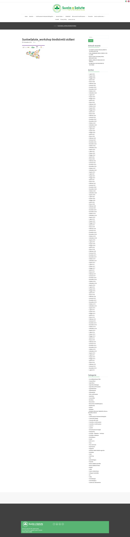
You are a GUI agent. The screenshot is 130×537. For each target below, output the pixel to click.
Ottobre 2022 (92, 145)
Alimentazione (92, 390)
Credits (30, 531)
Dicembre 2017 (92, 255)
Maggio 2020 (92, 200)
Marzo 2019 (92, 226)
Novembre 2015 (93, 302)
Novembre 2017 (93, 257)
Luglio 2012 (92, 370)
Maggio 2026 (92, 77)
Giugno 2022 (92, 153)
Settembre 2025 (93, 93)
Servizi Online (59, 16)
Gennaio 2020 (92, 208)
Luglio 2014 (92, 332)
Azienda (31, 16)
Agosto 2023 (92, 126)
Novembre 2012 (93, 368)
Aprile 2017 (92, 270)
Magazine (91, 448)
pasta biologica (92, 459)
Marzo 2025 (92, 102)
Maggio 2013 (92, 358)
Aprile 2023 (92, 134)
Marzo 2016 (92, 294)
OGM (90, 454)
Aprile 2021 (92, 179)
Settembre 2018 (93, 238)
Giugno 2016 (92, 289)
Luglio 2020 (92, 196)
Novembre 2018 (93, 234)
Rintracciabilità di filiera (94, 465)
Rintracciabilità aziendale (95, 463)
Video (90, 476)
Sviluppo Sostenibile (94, 473)
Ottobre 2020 (92, 191)
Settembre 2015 (93, 306)
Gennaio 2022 (92, 162)
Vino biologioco (92, 480)
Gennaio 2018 (92, 253)
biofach (91, 407)
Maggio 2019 (92, 223)
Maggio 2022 (92, 155)
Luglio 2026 (92, 74)
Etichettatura (92, 437)
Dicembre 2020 (92, 187)
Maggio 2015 (92, 313)
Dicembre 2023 (92, 119)
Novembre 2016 (93, 279)
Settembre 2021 (93, 170)
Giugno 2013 (92, 356)
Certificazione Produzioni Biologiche (44, 16)
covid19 (91, 427)
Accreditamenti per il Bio (95, 379)
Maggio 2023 (92, 132)
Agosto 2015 (92, 307)
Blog (90, 414)
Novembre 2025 (93, 89)
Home (26, 16)
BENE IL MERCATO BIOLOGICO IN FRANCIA (96, 60)
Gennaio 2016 (92, 298)
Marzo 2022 (92, 159)
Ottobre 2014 (92, 326)
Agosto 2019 (92, 217)
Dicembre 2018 (92, 232)
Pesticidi (91, 461)
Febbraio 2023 (92, 138)
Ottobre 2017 (92, 258)
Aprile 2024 (92, 111)
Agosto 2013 (92, 353)
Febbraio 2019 (92, 228)
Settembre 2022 (93, 147)
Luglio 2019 (92, 219)
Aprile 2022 (92, 157)
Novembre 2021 (93, 166)
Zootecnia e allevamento (95, 482)
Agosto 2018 (92, 240)
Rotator (91, 467)
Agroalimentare (92, 388)
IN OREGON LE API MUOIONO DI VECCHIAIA (96, 64)
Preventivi (90, 16)
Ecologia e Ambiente (94, 435)
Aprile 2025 (92, 100)
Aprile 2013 (92, 360)
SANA (90, 469)
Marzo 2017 (92, 272)
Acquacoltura (92, 381)
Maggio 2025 (92, 98)
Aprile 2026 (92, 79)
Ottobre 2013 (92, 349)
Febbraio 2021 (92, 183)
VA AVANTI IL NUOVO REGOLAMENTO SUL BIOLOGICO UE (98, 50)
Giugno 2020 (92, 198)
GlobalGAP (68, 16)
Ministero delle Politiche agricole (96, 450)
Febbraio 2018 (92, 251)
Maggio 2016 (92, 290)
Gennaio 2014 (92, 343)
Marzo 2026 (92, 81)
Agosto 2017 (92, 262)
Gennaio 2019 (92, 230)
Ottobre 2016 (92, 281)
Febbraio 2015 (92, 319)
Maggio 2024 (92, 110)
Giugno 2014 (92, 334)
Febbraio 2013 (92, 364)
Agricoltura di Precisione (95, 386)
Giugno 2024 (92, 108)
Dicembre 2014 (92, 322)
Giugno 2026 (92, 76)
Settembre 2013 (93, 351)
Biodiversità (92, 405)
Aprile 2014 (92, 338)
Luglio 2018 (92, 241)
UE (89, 475)
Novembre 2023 (93, 121)
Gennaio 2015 (92, 321)
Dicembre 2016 (92, 277)
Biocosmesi (91, 401)
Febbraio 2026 (92, 83)
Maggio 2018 (92, 245)
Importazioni (92, 446)
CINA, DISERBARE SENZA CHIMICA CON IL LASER (98, 54)
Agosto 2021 (92, 172)
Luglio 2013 (92, 355)
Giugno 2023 (92, 130)
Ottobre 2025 (92, 91)
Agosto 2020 (92, 194)
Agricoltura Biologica (94, 384)
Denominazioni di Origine (95, 429)
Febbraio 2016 (92, 296)
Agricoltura (91, 383)
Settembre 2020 (93, 192)
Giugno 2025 (92, 96)
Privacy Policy (63, 19)
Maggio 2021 (92, 177)
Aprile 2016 (92, 292)
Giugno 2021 (92, 175)
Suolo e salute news (99, 16)
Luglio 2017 (92, 264)
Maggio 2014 (92, 336)
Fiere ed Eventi (92, 444)
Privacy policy (25, 531)
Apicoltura (91, 396)
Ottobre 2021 (92, 168)
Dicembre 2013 (92, 345)
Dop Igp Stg (92, 431)
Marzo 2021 (92, 181)
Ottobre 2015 (92, 304)
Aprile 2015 (92, 315)
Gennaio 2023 (92, 140)
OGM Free (91, 456)
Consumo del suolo (93, 420)
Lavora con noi (71, 19)
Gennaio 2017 (92, 275)
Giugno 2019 (92, 221)
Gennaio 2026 (92, 85)
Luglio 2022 (92, 151)
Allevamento (92, 392)
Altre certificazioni (93, 394)
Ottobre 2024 (92, 106)
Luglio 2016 (92, 287)
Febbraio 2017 (92, 273)
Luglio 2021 (92, 174)
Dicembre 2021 (92, 164)
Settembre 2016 (93, 283)
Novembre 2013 (93, 347)
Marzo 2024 (92, 113)
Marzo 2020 (92, 204)
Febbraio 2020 (92, 206)
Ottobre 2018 (92, 236)
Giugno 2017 (92, 266)
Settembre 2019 (93, 215)
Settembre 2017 (93, 260)
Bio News (91, 400)
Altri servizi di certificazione (78, 16)
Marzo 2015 (92, 317)
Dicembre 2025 (92, 87)
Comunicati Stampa (93, 418)
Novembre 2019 (93, 211)
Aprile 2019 (92, 224)
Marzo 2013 (92, 362)
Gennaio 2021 (92, 185)
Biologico (91, 409)
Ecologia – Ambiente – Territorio (96, 433)
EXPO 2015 (91, 441)
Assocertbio (92, 398)
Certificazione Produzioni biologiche (97, 416)
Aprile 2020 (92, 202)
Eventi (90, 439)
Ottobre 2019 (92, 213)
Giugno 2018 (92, 243)
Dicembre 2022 (92, 142)
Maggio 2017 (92, 268)
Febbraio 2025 (92, 104)
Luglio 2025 (92, 94)
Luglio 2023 (92, 128)
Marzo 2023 (92, 136)
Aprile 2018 (92, 247)
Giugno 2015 (92, 311)
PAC (90, 458)
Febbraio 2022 (92, 160)
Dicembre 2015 (92, 300)
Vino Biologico (92, 478)
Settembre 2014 (93, 328)
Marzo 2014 (92, 339)
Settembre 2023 (93, 125)
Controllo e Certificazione (95, 422)
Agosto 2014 (92, 330)
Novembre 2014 (93, 324)
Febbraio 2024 (92, 115)
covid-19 (91, 426)
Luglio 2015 (92, 309)
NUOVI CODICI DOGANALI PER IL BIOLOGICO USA (96, 57)
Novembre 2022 (93, 143)
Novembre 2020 (93, 189)
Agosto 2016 (92, 285)
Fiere (90, 443)
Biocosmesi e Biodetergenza (96, 403)
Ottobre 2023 (92, 123)
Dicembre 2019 (92, 209)
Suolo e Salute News (94, 471)
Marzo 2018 (92, 249)
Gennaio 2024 (92, 117)
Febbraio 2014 (92, 341)
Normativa (91, 452)
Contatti (57, 19)
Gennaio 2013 (92, 366)
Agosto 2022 (92, 149)
